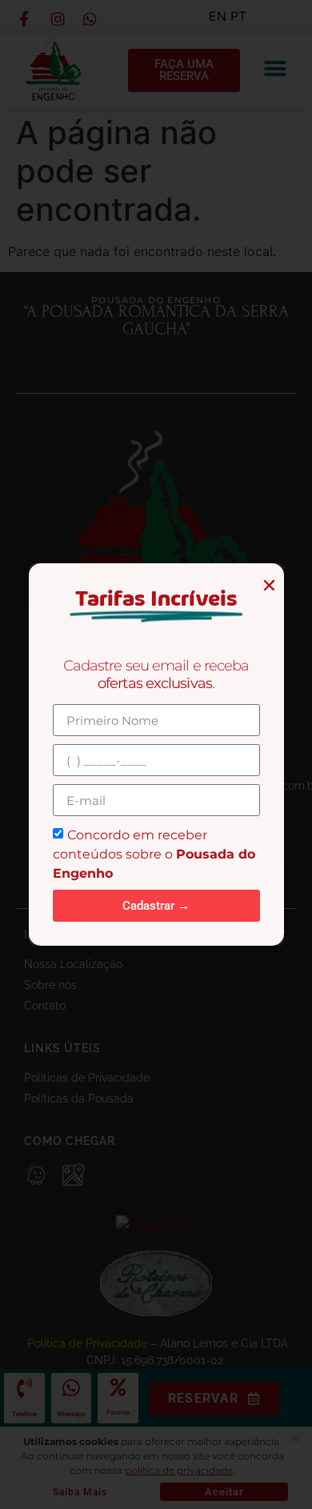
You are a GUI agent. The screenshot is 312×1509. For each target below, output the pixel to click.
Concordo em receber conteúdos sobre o (154, 854)
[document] (156, 754)
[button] (269, 585)
